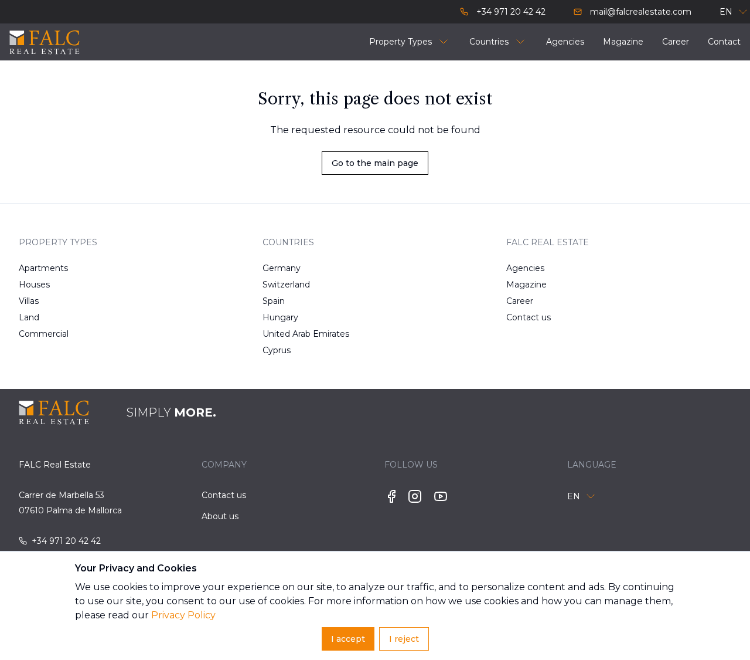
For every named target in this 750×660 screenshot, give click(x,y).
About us (220, 516)
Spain (273, 301)
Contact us (528, 317)
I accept (348, 639)
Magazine (526, 284)
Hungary (280, 317)
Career (519, 301)
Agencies (525, 268)
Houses (34, 284)
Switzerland (286, 284)
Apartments (43, 268)
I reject (404, 639)
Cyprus (276, 350)
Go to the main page (375, 163)
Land (29, 317)
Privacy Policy (183, 615)
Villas (29, 301)
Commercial (44, 334)
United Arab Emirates (300, 334)
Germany (281, 268)
